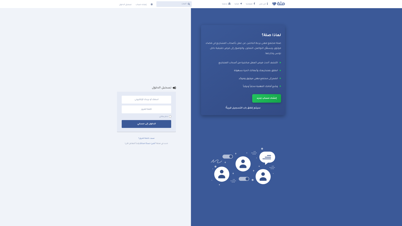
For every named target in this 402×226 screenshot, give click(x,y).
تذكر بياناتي (163, 117)
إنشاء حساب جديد (267, 98)
